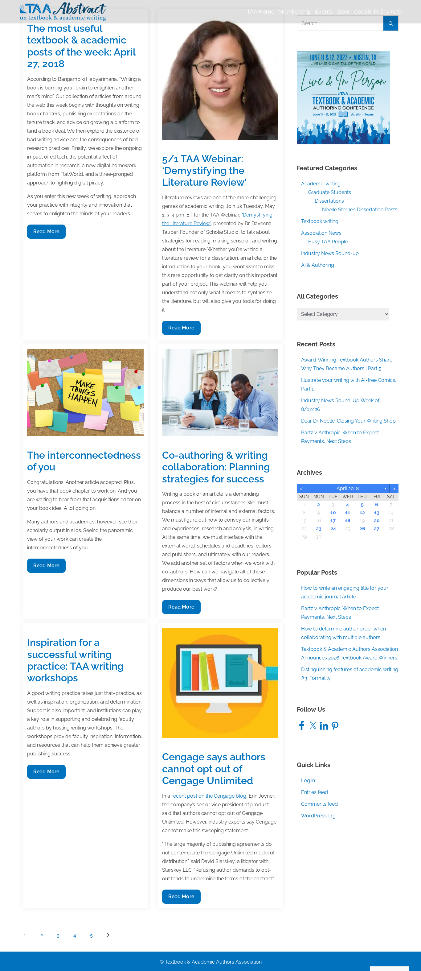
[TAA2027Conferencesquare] (343, 97)
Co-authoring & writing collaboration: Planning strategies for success (216, 467)
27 (376, 528)
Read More (46, 233)
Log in (308, 780)
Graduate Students (329, 192)
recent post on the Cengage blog (208, 796)
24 (333, 528)
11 (347, 512)
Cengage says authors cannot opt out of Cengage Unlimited (213, 768)
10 (333, 512)
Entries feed (314, 792)
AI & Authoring (317, 265)
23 (318, 528)
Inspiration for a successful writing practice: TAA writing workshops (75, 660)
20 (377, 520)
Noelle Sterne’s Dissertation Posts (359, 210)
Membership (294, 11)
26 (362, 528)
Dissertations (329, 201)
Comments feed (319, 804)
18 (347, 520)
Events (324, 11)
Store (343, 11)
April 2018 (348, 488)
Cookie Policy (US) (378, 11)
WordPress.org (318, 816)
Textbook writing (319, 221)
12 (362, 512)
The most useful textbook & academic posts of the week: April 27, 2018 (81, 46)
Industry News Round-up (330, 253)
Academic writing (321, 184)
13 (376, 512)
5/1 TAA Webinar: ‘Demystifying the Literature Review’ (204, 170)
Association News (321, 233)
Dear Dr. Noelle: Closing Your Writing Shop (348, 421)
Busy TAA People (328, 242)
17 (333, 520)
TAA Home (261, 11)
